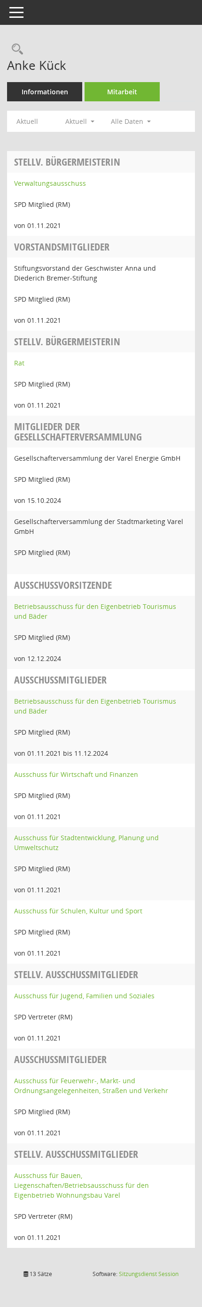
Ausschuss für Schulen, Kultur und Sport (78, 910)
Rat (19, 362)
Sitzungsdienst (149, 1274)
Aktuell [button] (77, 121)
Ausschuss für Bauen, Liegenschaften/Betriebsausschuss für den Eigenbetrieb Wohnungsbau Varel (81, 1185)
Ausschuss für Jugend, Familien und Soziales (84, 995)
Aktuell (27, 121)
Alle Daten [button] (128, 121)
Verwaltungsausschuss (50, 183)
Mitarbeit (122, 91)
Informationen (45, 91)
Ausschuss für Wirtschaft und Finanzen (76, 774)
